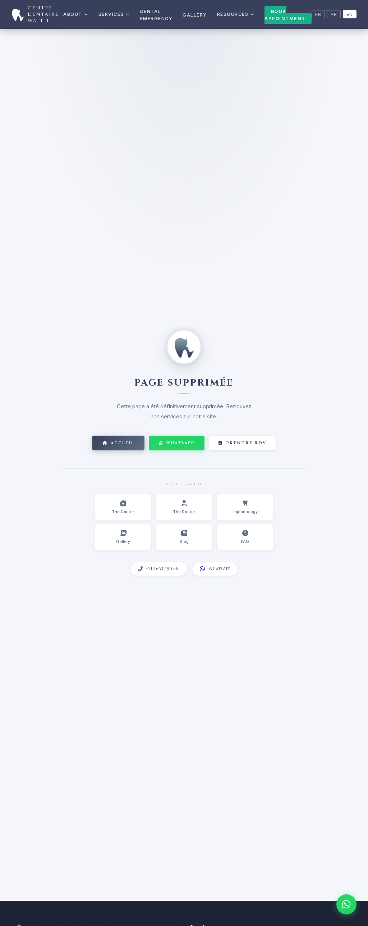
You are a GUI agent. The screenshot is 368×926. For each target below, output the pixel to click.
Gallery (195, 15)
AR (334, 14)
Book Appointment (284, 15)
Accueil (122, 443)
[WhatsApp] (346, 904)
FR (318, 14)
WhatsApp (180, 443)
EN (349, 14)
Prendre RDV (246, 443)
